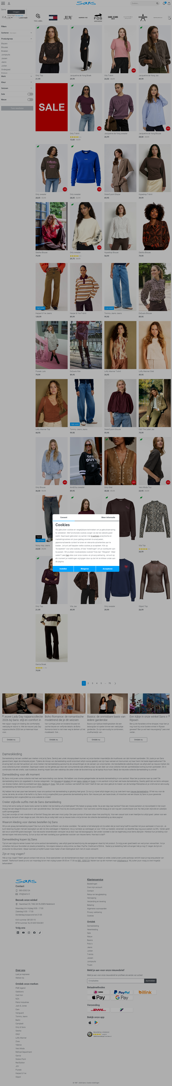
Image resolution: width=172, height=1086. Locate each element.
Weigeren (85, 569)
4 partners (95, 536)
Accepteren (107, 569)
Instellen (63, 569)
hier (67, 555)
